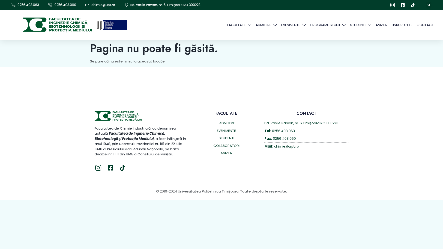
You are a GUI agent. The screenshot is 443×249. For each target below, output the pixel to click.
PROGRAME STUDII (325, 25)
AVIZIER (381, 25)
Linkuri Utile (402, 25)
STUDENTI (357, 25)
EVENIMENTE (290, 25)
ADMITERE (263, 25)
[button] (428, 5)
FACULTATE (236, 25)
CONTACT (425, 25)
